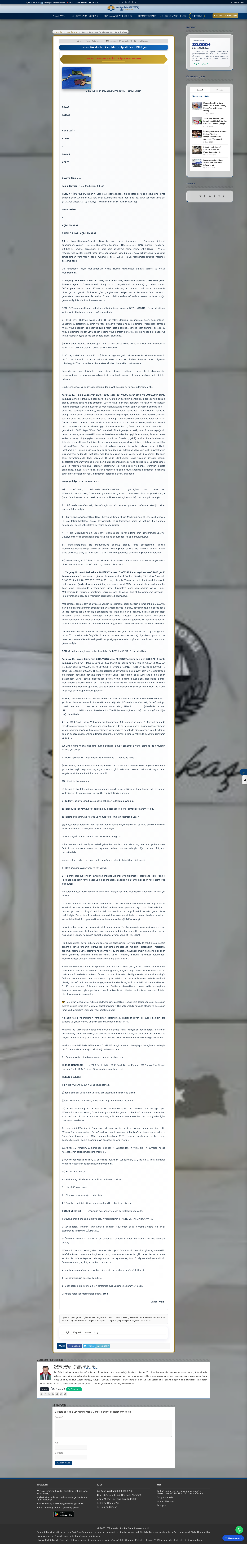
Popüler (220, 90)
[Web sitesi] (41, 1394)
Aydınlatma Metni (194, 1540)
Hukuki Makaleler (174, 16)
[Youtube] (129, 2)
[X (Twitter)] (57, 1394)
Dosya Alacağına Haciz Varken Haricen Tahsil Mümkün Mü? (213, 162)
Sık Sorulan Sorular (107, 1507)
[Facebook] (120, 2)
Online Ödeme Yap (109, 1503)
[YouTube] (52, 1394)
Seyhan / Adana (91, 1368)
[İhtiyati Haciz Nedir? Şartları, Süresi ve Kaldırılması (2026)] (197, 149)
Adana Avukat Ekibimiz (118, 16)
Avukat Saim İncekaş (85, 16)
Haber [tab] (88, 1332)
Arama (85, 3)
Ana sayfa (58, 32)
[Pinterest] (65, 1394)
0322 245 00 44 (111, 1495)
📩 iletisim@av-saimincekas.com (53, 3)
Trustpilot (162, 1505)
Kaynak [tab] (77, 1332)
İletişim (197, 16)
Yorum (59, 1417)
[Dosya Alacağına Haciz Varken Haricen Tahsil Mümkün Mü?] (197, 162)
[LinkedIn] (126, 2)
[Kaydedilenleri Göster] (244, 779)
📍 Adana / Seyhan (73, 3)
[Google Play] (136, 2)
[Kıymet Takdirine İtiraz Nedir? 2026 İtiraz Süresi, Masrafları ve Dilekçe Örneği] (197, 105)
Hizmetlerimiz (147, 16)
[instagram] (132, 2)
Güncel (200, 90)
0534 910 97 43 (124, 1491)
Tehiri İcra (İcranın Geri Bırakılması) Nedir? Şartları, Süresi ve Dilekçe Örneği (215, 121)
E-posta (59, 1452)
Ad (56, 1442)
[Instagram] (61, 1394)
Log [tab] (96, 1332)
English (242, 2)
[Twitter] (123, 2)
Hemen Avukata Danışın (226, 15)
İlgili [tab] (67, 1332)
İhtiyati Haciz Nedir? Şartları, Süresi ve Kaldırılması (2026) (212, 149)
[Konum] (214, 196)
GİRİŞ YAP (94, 3)
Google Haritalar (165, 1497)
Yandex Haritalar (165, 1501)
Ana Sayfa (59, 16)
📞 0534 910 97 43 (33, 3)
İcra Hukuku (72, 32)
